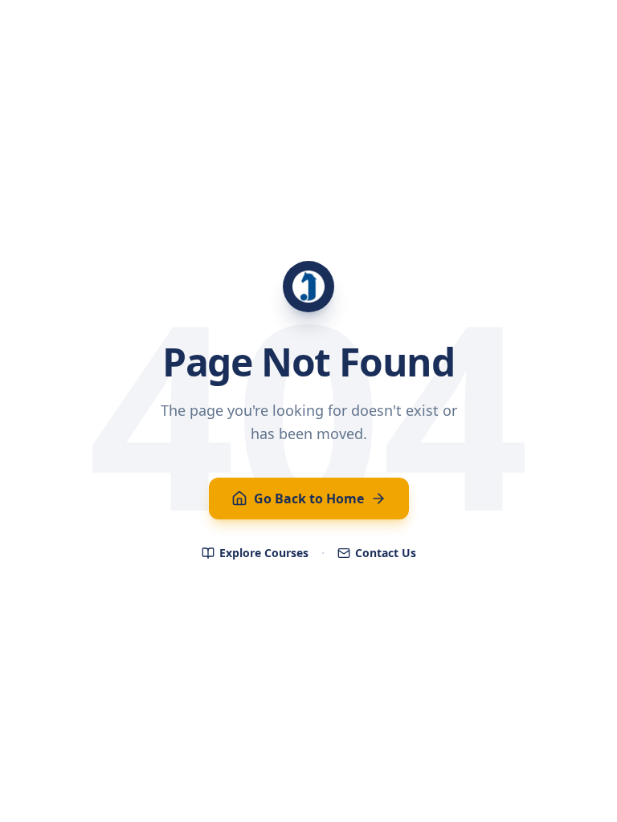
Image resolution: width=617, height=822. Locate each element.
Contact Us (385, 552)
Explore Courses (263, 552)
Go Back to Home (309, 498)
